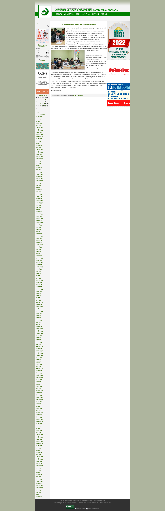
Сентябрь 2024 (39, 158)
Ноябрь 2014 (39, 373)
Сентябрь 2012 (39, 421)
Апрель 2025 (39, 145)
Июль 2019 (38, 271)
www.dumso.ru (94, 504)
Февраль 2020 (39, 258)
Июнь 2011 (38, 448)
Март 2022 (38, 213)
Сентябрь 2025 (39, 136)
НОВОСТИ (58, 14)
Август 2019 (39, 269)
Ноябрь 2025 (39, 132)
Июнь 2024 (38, 163)
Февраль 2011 (39, 456)
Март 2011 (38, 454)
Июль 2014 (38, 381)
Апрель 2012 (39, 430)
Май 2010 (38, 472)
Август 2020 (39, 247)
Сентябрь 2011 (39, 443)
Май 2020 (38, 253)
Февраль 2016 (39, 346)
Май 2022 (38, 209)
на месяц (42, 60)
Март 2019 (38, 278)
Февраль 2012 (39, 434)
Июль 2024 (38, 161)
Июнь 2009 (38, 492)
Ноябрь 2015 (39, 351)
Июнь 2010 (38, 470)
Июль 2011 (38, 447)
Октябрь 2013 (39, 397)
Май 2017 (38, 319)
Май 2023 (38, 187)
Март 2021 (38, 235)
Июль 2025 (38, 140)
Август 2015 (39, 357)
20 (42, 105)
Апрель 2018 (39, 299)
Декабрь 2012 (39, 416)
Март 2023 (38, 191)
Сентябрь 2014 (39, 377)
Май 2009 (38, 494)
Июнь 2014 (38, 383)
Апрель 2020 (39, 255)
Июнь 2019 (38, 273)
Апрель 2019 (39, 277)
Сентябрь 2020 (39, 246)
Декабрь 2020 (39, 240)
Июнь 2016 (38, 339)
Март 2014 (38, 388)
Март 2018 (38, 300)
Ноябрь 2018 (39, 286)
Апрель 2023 (39, 189)
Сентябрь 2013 (39, 399)
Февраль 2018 (39, 302)
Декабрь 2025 (39, 130)
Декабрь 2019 (39, 262)
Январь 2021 (39, 238)
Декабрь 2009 (39, 481)
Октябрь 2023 (39, 178)
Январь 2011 (39, 458)
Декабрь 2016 (39, 328)
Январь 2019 (39, 282)
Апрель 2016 (39, 342)
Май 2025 (38, 143)
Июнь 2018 (38, 295)
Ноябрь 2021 (39, 220)
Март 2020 (38, 257)
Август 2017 (39, 313)
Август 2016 (39, 335)
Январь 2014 (39, 392)
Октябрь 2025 (39, 134)
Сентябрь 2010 (39, 465)
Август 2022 (39, 203)
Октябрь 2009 (39, 485)
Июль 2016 (38, 337)
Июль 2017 (38, 315)
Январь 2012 (39, 436)
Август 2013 (39, 401)
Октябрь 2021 (39, 222)
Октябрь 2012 (39, 419)
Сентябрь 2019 (39, 267)
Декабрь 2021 (39, 218)
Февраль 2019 (39, 280)
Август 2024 (39, 160)
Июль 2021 (38, 227)
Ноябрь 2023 (39, 176)
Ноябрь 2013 (39, 395)
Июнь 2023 (38, 185)
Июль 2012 (38, 425)
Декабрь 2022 (39, 196)
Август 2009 (39, 489)
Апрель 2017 (39, 320)
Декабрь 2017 (39, 306)
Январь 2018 (39, 304)
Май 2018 (38, 297)
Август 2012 (39, 423)
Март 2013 (38, 410)
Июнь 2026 (38, 119)
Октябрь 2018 (39, 288)
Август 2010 (39, 467)
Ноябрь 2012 (39, 417)
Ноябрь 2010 (39, 461)
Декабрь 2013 (39, 394)
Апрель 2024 (39, 167)
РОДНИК (104, 14)
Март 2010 (38, 476)
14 (44, 103)
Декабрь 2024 (39, 152)
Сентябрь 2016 (39, 333)
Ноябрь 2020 (39, 242)
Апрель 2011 (39, 452)
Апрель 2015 (39, 364)
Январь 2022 (39, 216)
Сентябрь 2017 (39, 311)
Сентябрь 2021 (39, 224)
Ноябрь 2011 (39, 439)
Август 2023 (39, 182)
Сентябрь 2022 (39, 202)
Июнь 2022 (38, 207)
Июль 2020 (38, 249)
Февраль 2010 (39, 478)
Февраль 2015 (39, 368)
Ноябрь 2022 (39, 198)
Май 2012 (38, 428)
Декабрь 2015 (39, 350)
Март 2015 (38, 366)
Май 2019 (38, 275)
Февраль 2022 (39, 214)
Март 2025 (38, 147)
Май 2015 (38, 362)
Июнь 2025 (38, 141)
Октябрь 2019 (39, 266)
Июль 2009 (38, 490)
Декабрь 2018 (39, 284)
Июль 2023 (38, 183)
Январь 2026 (39, 129)
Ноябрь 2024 (39, 154)
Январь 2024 (39, 172)
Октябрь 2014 (39, 375)
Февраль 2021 (39, 236)
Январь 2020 (39, 260)
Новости (80, 95)
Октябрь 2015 (39, 353)
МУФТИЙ (95, 14)
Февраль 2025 (39, 149)
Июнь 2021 (38, 229)
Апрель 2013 (39, 408)
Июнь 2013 (38, 405)
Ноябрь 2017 (39, 308)
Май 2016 (38, 341)
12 (40, 103)
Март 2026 (38, 125)
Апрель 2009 (39, 496)
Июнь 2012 (38, 426)
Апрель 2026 (39, 123)
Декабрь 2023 (39, 174)
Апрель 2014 (39, 386)
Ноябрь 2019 (39, 264)
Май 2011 (38, 450)
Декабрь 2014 (39, 372)
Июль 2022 (38, 205)
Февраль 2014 (39, 390)
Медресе (75, 95)
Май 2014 (38, 384)
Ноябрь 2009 (39, 483)
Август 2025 (39, 138)
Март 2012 (38, 432)
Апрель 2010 (39, 474)
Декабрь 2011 (39, 437)
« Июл (37, 112)
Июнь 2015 (38, 361)
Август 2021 (39, 225)
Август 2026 (39, 116)
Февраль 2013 (39, 412)
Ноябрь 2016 (39, 330)
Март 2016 (38, 344)
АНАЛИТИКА (69, 14)
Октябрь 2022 (39, 200)
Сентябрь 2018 (39, 289)
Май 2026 (38, 121)
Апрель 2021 (39, 233)
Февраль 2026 (39, 127)
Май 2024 (38, 165)
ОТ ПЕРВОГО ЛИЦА (83, 14)
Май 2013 (38, 406)
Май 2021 (38, 231)
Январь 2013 (39, 414)
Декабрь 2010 (39, 459)
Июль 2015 (38, 359)
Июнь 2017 (38, 317)
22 (46, 105)
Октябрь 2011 (39, 441)
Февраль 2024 (39, 171)
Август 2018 (39, 291)
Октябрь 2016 (39, 331)
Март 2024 (38, 169)
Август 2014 (39, 379)
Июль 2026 (38, 118)
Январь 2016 (39, 348)
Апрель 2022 (39, 211)
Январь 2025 (39, 151)
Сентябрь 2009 (39, 487)
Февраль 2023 (39, 193)
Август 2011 (39, 445)
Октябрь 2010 (39, 463)
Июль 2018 (38, 293)
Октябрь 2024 (39, 156)
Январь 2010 (39, 479)
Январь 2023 (39, 194)
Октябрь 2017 (39, 310)
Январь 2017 (39, 326)
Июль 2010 (38, 468)
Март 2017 (38, 322)
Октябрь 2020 (39, 244)
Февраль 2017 (39, 324)
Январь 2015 (39, 370)
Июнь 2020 (38, 251)
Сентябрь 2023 (39, 180)
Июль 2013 (38, 403)
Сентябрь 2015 (39, 355)
